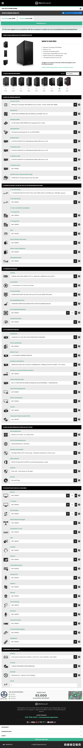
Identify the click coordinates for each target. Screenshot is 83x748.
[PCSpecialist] (43, 3)
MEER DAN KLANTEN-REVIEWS (41, 695)
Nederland (9, 744)
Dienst (3, 736)
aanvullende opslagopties (21, 208)
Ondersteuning (6, 731)
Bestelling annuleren (41, 739)
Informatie (5, 727)
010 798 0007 (31, 717)
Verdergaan (41, 23)
